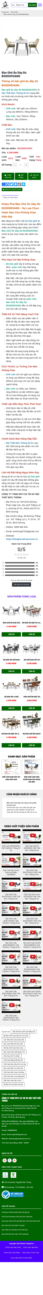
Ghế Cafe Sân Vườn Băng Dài (14, 1076)
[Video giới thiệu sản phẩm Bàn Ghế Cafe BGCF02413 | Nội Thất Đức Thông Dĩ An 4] (11, 885)
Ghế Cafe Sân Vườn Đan (24, 1217)
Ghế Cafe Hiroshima (9, 1217)
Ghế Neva (5, 1212)
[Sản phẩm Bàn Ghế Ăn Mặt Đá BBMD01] (31, 684)
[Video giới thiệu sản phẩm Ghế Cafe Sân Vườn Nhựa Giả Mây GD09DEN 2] (11, 861)
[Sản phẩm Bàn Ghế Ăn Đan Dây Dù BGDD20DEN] (11, 610)
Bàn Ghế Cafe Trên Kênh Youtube (13, 1225)
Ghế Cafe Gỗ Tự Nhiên (12, 1056)
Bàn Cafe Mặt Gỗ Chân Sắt (13, 1044)
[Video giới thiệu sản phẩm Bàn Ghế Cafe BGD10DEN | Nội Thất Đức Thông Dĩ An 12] (11, 982)
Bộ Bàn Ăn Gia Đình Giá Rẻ (13, 189)
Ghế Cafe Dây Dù (23, 1212)
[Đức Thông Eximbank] (5, 1175)
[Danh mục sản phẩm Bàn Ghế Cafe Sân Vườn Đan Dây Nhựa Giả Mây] (31, 767)
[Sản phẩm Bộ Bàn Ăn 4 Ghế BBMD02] (11, 684)
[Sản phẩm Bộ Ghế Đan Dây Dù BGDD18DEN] (31, 647)
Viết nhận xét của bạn (21, 584)
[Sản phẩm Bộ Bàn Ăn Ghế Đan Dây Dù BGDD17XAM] (11, 647)
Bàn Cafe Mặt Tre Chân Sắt (13, 1068)
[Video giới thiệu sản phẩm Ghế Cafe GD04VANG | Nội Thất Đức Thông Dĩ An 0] (11, 836)
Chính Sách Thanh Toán (30, 1252)
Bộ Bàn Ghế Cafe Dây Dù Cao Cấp (16, 1036)
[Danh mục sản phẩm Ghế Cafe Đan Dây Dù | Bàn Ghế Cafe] (11, 767)
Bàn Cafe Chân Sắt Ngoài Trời (14, 1052)
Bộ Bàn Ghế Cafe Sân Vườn (13, 1048)
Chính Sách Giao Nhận (12, 1252)
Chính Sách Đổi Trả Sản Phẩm (21, 1258)
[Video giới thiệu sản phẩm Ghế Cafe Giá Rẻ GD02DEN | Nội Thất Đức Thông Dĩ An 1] (32, 836)
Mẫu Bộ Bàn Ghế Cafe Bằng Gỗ (24, 1032)
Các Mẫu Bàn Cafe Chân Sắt (14, 1040)
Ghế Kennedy (13, 1212)
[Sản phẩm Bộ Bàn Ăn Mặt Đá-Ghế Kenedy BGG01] (11, 721)
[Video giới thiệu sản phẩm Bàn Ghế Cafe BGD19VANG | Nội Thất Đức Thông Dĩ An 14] (11, 1006)
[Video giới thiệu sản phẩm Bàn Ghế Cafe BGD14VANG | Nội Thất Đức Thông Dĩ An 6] (11, 909)
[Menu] (40, 5)
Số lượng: (7, 165)
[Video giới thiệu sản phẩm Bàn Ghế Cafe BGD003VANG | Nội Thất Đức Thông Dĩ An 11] (32, 957)
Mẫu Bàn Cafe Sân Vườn (12, 1080)
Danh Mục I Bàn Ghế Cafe (10, 1221)
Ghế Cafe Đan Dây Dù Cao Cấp (15, 1064)
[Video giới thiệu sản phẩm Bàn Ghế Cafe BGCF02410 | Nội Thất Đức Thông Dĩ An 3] (32, 861)
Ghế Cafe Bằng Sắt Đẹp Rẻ (13, 1060)
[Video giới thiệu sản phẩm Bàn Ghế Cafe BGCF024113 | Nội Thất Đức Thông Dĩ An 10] (11, 957)
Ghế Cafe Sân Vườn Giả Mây (14, 1072)
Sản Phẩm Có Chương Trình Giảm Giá (15, 1230)
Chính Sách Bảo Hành (13, 1247)
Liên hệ (11, 634)
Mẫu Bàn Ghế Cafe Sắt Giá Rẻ (29, 1221)
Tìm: (13, 5)
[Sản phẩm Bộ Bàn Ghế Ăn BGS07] (31, 721)
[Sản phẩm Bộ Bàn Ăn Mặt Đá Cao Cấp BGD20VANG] (31, 610)
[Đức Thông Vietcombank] (13, 1175)
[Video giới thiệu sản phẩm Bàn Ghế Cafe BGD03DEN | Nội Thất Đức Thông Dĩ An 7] (32, 909)
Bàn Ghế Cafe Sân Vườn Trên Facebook (15, 1234)
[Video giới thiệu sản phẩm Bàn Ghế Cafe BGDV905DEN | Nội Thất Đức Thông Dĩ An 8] (11, 933)
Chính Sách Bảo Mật (30, 1247)
